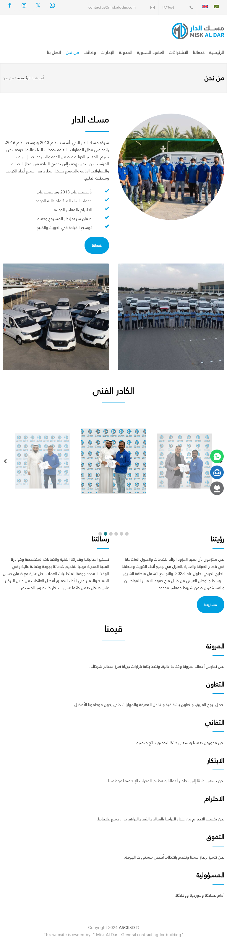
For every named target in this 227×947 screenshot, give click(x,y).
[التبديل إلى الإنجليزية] (205, 6)
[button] (100, 534)
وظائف (90, 52)
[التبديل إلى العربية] (216, 6)
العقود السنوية (150, 52)
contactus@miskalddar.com (112, 7)
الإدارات (107, 52)
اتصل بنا (54, 52)
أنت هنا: (37, 78)
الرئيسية (216, 52)
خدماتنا (199, 52)
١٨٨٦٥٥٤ (168, 7)
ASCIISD (127, 927)
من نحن (72, 52)
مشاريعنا (210, 605)
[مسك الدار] (184, 30)
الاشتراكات (178, 52)
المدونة (125, 52)
